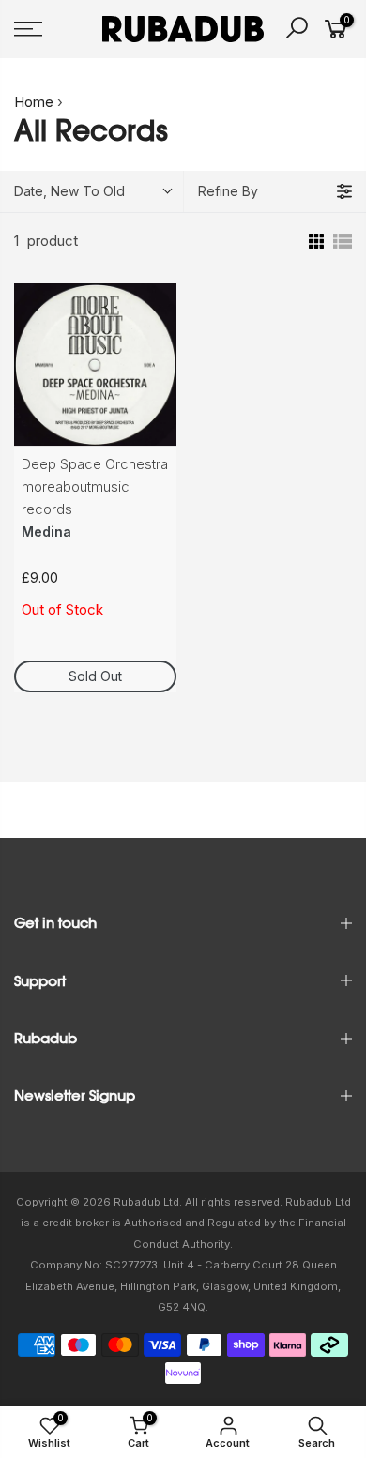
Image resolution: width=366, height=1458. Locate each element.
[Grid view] (314, 241)
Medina (46, 531)
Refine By (228, 191)
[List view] (342, 241)
